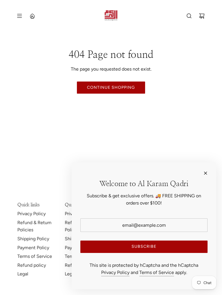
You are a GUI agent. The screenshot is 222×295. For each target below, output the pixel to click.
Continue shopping (111, 87)
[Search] (189, 16)
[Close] (205, 173)
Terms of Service (156, 272)
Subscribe (144, 246)
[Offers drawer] (32, 16)
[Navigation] (19, 16)
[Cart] (201, 16)
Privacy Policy (115, 272)
